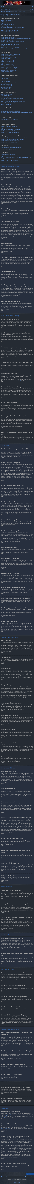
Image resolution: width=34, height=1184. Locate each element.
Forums (4, 7)
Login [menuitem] (31, 7)
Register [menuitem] (33, 7)
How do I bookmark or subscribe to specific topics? (12, 139)
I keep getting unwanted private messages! (10, 111)
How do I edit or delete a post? (8, 55)
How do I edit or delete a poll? (7, 61)
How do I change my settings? (8, 37)
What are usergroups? (6, 97)
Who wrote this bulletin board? (8, 154)
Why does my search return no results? (10, 128)
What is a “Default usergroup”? (8, 102)
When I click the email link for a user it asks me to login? (14, 48)
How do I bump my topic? (6, 71)
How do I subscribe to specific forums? (10, 140)
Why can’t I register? (5, 23)
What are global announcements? (8, 82)
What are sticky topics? (6, 85)
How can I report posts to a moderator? (10, 67)
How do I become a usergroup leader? (9, 100)
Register (8, 9)
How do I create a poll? (6, 58)
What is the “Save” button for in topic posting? (11, 68)
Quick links (1, 7)
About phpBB (4, 1117)
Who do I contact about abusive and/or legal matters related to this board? (16, 158)
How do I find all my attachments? (8, 149)
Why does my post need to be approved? (10, 70)
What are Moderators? (6, 95)
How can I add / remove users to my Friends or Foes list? (14, 121)
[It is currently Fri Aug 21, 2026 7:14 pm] (30, 12)
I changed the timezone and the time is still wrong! (12, 41)
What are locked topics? (6, 87)
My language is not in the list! (7, 43)
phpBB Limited (8, 1115)
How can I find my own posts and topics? (10, 132)
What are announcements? (7, 84)
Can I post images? (5, 81)
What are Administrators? (6, 94)
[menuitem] (32, 12)
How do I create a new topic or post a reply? (11, 54)
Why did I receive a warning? (7, 65)
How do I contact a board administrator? (10, 160)
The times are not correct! (7, 40)
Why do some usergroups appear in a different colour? (13, 101)
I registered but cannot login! (7, 24)
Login (2, 9)
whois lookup (4, 1144)
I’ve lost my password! (6, 28)
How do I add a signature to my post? (9, 57)
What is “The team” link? (6, 104)
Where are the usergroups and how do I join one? (12, 98)
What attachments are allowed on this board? (11, 147)
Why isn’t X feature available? (7, 156)
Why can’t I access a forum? (7, 63)
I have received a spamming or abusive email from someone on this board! (16, 113)
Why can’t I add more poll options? (9, 60)
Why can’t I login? (5, 26)
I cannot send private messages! (8, 109)
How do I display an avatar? (7, 45)
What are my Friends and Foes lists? (9, 119)
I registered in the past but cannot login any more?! (12, 27)
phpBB (19, 380)
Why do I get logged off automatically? (9, 30)
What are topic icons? (6, 88)
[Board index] (17, 2)
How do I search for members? (8, 130)
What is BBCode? (5, 77)
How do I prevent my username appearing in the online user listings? (16, 38)
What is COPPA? (5, 21)
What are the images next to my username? (11, 44)
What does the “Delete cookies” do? (9, 31)
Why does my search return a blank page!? (10, 129)
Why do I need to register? (7, 20)
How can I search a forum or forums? (9, 126)
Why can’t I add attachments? (8, 64)
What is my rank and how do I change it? (10, 47)
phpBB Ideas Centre (5, 1128)
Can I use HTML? (5, 78)
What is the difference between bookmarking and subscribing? (15, 137)
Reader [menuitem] (26, 6)
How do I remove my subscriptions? (9, 142)
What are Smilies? (5, 80)
